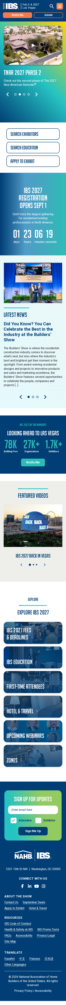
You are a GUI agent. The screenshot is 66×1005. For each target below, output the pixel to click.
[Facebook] (22, 886)
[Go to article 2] (33, 397)
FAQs (7, 935)
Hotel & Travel (38, 908)
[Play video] (33, 45)
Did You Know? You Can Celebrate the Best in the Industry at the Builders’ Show (28, 331)
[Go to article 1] (28, 397)
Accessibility (24, 935)
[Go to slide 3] (24, 94)
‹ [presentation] (21, 564)
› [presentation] (44, 564)
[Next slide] (36, 94)
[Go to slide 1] (15, 94)
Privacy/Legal (46, 935)
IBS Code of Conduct (17, 923)
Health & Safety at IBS (18, 929)
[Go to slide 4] (28, 94)
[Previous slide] (7, 94)
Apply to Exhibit (14, 908)
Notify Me (17, 15)
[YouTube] (36, 886)
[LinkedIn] (29, 886)
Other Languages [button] (15, 964)
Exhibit (49, 15)
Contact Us (11, 902)
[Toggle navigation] (59, 6)
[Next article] (45, 397)
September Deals (34, 902)
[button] (30, 565)
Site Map (10, 941)
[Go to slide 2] (20, 94)
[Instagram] (43, 886)
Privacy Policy (23, 991)
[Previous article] (21, 397)
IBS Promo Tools (48, 929)
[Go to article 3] (37, 397)
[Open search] (51, 6)
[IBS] (12, 6)
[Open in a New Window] (33, 283)
